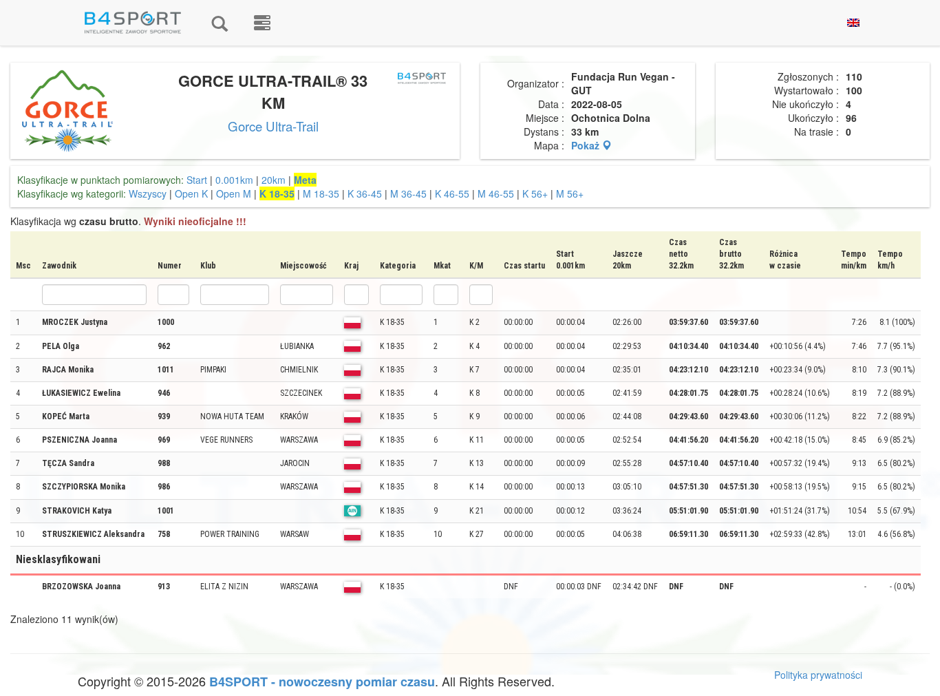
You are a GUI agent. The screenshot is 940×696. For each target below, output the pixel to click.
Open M (233, 193)
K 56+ (535, 193)
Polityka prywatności (818, 675)
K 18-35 (277, 193)
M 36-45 (408, 193)
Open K (191, 193)
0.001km (234, 180)
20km (273, 180)
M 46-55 (496, 193)
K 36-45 (365, 193)
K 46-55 (452, 193)
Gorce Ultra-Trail (273, 126)
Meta (305, 180)
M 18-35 (321, 193)
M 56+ (570, 193)
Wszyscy (148, 193)
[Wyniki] (219, 22)
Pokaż (586, 145)
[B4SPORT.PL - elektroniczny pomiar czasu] (262, 22)
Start (196, 180)
